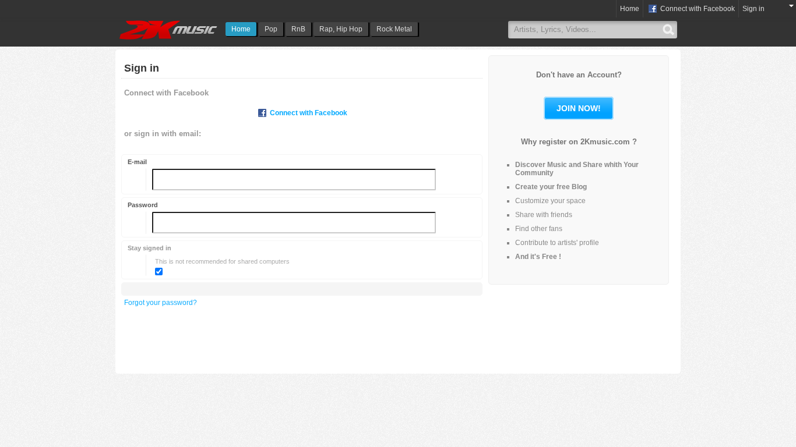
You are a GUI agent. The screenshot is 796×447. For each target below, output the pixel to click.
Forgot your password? (160, 303)
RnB (298, 29)
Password (143, 204)
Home (241, 29)
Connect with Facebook (696, 9)
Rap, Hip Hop (340, 29)
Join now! (579, 108)
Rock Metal (394, 29)
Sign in (753, 9)
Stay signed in (149, 247)
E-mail (137, 161)
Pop (271, 29)
